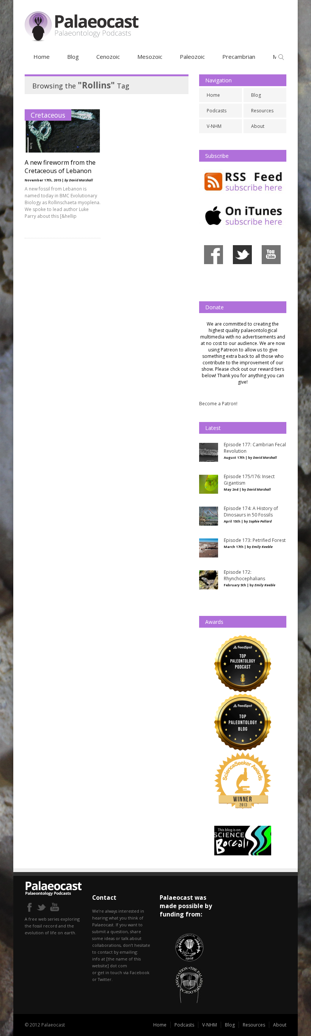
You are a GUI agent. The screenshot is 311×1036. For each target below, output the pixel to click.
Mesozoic (149, 56)
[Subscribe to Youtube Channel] (271, 265)
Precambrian (238, 56)
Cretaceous (48, 115)
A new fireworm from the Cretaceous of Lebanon (60, 166)
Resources (262, 110)
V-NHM (214, 126)
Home (41, 56)
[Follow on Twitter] (242, 265)
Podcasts (216, 110)
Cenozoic (108, 56)
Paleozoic (192, 56)
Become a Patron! (218, 403)
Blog (73, 56)
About (257, 126)
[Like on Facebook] (213, 265)
